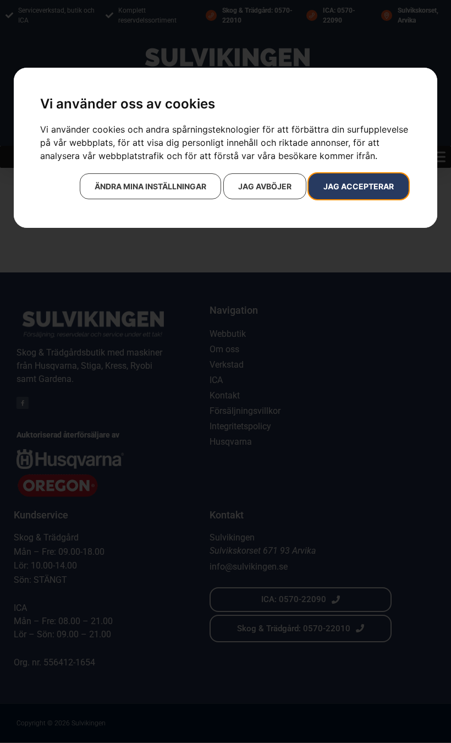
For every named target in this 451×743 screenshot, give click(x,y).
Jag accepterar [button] (358, 186)
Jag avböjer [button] (265, 186)
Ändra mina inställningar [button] (150, 186)
